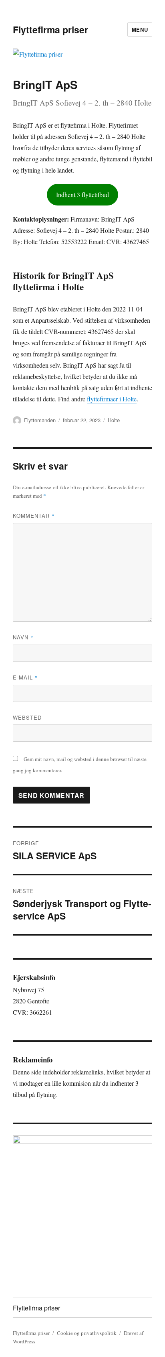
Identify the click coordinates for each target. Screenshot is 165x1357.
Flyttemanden (40, 420)
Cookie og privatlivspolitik (87, 1333)
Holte (114, 420)
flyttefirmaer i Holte (112, 399)
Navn (23, 637)
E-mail (25, 677)
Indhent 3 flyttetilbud (82, 194)
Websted (27, 717)
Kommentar (34, 515)
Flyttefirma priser (50, 29)
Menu (140, 29)
